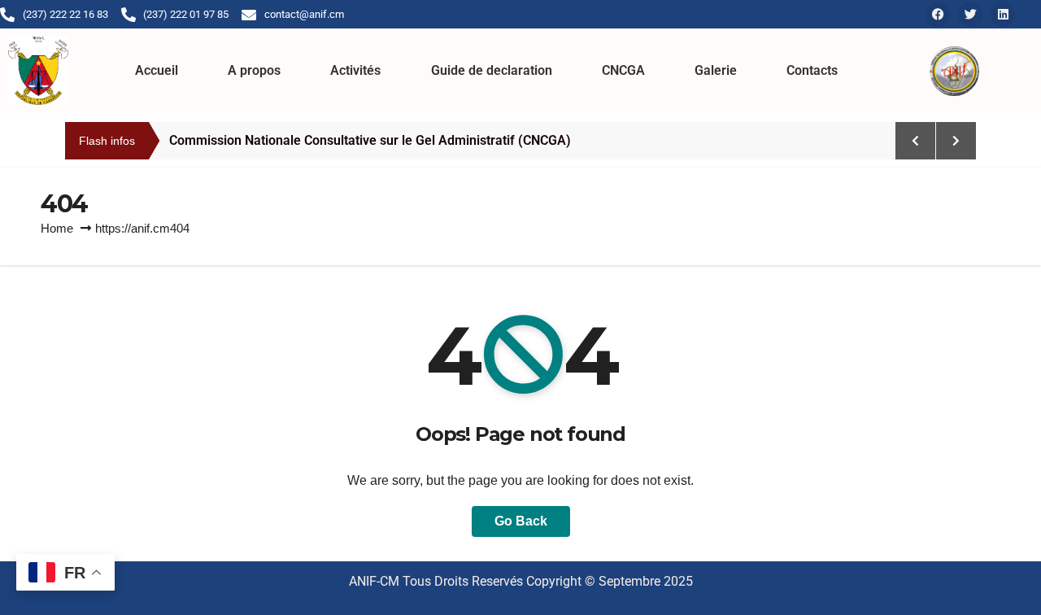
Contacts (812, 70)
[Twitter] (970, 14)
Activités (355, 70)
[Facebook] (938, 14)
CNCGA (623, 70)
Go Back (520, 521)
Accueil (156, 70)
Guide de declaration (491, 70)
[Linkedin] (1003, 14)
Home (57, 228)
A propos (254, 70)
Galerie (716, 70)
